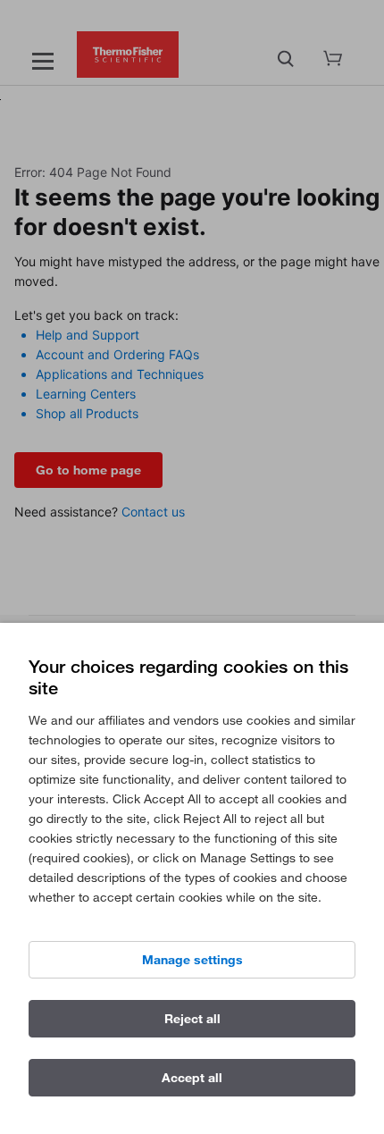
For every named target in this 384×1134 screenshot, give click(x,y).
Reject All (192, 1019)
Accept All (192, 1078)
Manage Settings (192, 960)
